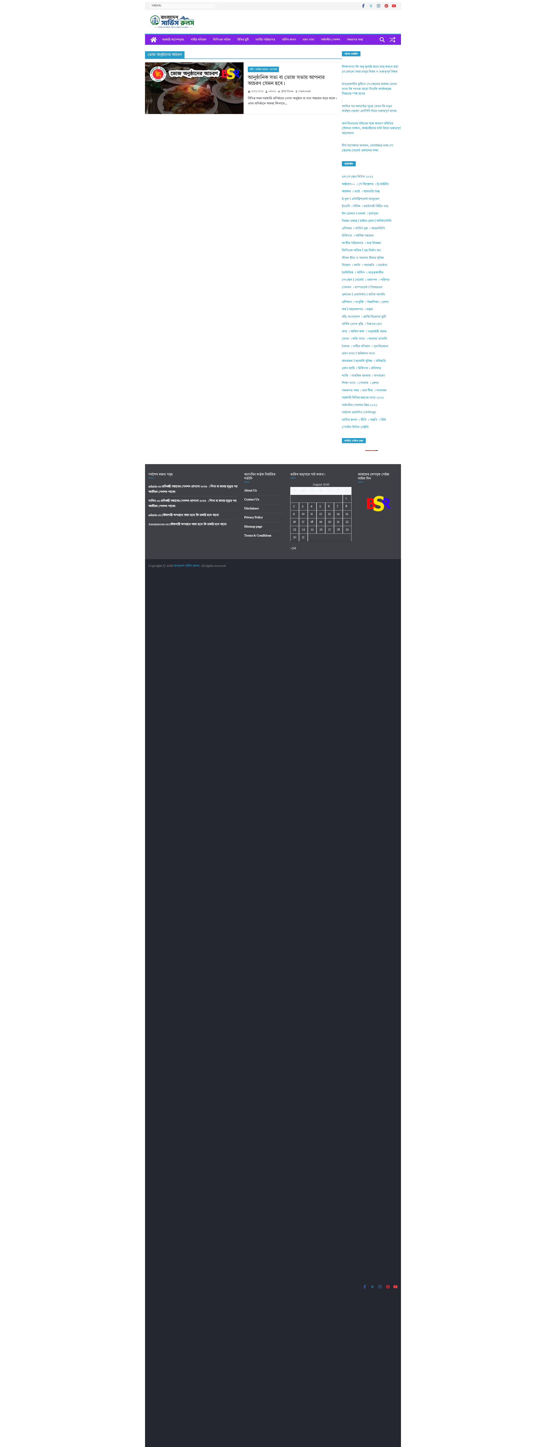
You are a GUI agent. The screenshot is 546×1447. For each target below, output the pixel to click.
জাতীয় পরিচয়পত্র (265, 39)
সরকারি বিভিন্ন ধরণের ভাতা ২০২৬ (363, 397)
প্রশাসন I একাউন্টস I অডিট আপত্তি (363, 294)
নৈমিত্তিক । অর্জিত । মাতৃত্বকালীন (362, 272)
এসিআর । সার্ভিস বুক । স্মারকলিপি (363, 228)
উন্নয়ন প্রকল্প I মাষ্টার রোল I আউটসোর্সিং (367, 221)
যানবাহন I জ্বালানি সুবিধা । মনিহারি (364, 361)
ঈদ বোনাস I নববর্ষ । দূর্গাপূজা (360, 213)
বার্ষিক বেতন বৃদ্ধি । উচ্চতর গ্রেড (362, 324)
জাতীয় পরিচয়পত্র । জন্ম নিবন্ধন (361, 243)
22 (347, 521)
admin (272, 91)
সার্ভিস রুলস (289, 39)
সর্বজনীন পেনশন (330, 39)
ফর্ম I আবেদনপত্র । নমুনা (357, 309)
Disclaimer (251, 508)
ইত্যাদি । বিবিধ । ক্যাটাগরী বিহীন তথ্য (365, 206)
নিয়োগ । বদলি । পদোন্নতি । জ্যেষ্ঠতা (364, 265)
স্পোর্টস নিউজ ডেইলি (355, 427)
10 (303, 514)
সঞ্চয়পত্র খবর (355, 39)
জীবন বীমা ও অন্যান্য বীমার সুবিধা (363, 258)
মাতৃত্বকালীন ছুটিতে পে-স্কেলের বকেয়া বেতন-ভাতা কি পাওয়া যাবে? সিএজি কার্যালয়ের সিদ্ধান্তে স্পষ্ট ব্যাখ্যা (370, 89)
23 (294, 529)
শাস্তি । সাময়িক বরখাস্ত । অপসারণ (263, 69)
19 (320, 521)
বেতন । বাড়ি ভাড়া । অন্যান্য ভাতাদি (364, 339)
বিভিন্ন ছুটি (243, 39)
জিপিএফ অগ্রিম (222, 39)
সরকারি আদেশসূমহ (173, 39)
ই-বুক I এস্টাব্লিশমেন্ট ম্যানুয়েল (360, 199)
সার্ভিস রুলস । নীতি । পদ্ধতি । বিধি (364, 420)
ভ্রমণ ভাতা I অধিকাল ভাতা (358, 353)
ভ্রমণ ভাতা (308, 39)
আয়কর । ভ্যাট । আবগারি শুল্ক (361, 191)
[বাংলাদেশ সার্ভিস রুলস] (153, 40)
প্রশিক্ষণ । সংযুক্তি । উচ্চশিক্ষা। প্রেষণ (365, 302)
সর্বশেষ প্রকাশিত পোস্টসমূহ (359, 412)
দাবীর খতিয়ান (198, 39)
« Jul (293, 548)
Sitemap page (253, 526)
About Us (250, 490)
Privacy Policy (253, 517)
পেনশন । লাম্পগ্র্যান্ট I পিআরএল (362, 287)
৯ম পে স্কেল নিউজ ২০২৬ (357, 176)
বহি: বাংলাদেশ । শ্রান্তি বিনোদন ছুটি (364, 317)
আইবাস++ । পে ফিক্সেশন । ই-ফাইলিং (365, 184)
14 (338, 514)
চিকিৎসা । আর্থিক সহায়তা (358, 235)
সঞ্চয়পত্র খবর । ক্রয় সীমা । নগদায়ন (364, 390)
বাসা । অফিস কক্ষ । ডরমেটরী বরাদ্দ (364, 331)
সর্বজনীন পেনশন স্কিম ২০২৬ (359, 405)
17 (303, 521)
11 (312, 514)
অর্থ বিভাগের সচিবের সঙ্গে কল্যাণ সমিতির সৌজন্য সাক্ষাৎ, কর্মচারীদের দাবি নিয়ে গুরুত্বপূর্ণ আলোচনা (371, 128)
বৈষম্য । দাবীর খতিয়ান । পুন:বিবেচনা (365, 346)
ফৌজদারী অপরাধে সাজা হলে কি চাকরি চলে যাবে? (190, 515)
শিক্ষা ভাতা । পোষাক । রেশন (360, 383)
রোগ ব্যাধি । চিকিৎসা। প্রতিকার (361, 368)
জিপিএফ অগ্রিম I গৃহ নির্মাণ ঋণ (361, 250)
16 (294, 521)
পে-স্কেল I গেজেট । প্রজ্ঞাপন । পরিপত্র (365, 280)
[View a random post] (392, 40)
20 (329, 521)
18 (312, 521)
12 (320, 514)
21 (338, 521)
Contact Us (251, 499)
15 (347, 514)
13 (329, 514)
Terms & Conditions (257, 535)
